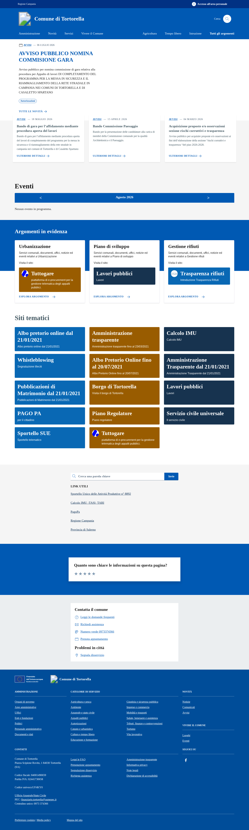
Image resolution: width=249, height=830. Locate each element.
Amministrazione (29, 33)
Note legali (132, 770)
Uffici (18, 712)
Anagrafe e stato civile (83, 712)
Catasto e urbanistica (82, 728)
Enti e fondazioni (24, 718)
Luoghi (186, 735)
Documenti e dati (24, 734)
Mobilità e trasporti (137, 712)
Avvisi (185, 712)
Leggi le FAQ (78, 759)
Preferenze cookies (25, 820)
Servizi (69, 33)
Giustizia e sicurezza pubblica (142, 701)
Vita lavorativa (134, 734)
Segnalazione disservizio (84, 770)
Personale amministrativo (28, 728)
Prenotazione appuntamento (85, 764)
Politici (18, 723)
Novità (52, 33)
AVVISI (27, 45)
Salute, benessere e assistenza (142, 718)
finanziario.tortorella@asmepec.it (38, 799)
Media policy (44, 820)
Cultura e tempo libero (83, 734)
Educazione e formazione (84, 739)
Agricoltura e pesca (81, 701)
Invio (171, 476)
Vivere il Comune (92, 33)
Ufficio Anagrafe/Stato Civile (30, 795)
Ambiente (76, 707)
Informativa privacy (137, 764)
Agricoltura (150, 33)
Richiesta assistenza (81, 775)
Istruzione (195, 33)
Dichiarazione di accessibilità (142, 775)
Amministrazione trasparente (142, 759)
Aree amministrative (25, 707)
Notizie (186, 701)
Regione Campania (27, 4)
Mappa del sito (74, 820)
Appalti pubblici (79, 718)
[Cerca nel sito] (227, 19)
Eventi (185, 740)
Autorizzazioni (78, 723)
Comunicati (188, 707)
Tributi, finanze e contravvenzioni (144, 723)
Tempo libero (173, 33)
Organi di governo (24, 701)
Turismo (131, 728)
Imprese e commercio (138, 707)
